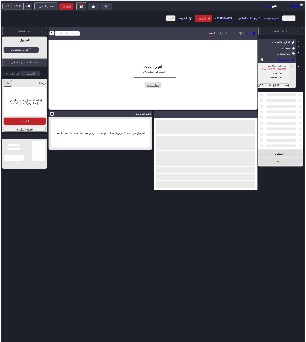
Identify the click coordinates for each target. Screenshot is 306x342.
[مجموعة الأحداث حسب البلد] (261, 110)
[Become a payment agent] (93, 6)
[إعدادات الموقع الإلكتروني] (27, 6)
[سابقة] (261, 59)
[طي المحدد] (266, 110)
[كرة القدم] (247, 33)
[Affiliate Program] (106, 6)
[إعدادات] (8, 113)
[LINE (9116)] (254, 33)
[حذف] (52, 114)
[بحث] (51, 33)
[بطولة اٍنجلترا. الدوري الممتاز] (241, 33)
